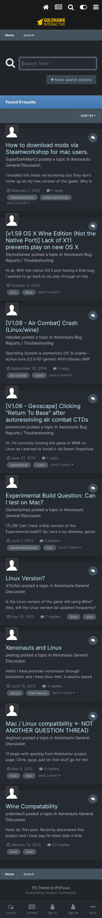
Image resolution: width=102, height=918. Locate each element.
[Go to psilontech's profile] (12, 792)
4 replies (51, 540)
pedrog (12, 655)
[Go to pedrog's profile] (12, 634)
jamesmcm (16, 426)
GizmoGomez (18, 254)
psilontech (15, 813)
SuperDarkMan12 (21, 159)
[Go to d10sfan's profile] (12, 564)
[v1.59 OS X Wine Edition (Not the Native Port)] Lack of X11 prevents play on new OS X (51, 240)
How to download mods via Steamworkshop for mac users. (47, 148)
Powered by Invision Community (51, 893)
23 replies (60, 844)
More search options (73, 79)
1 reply (56, 190)
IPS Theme (40, 887)
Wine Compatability (32, 806)
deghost (13, 737)
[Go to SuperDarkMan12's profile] (12, 131)
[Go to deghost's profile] (12, 710)
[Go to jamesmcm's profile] (12, 392)
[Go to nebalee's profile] (12, 309)
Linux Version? (25, 578)
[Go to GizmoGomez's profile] (12, 219)
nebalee (13, 337)
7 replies (52, 616)
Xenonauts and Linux (34, 647)
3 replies (54, 686)
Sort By (87, 115)
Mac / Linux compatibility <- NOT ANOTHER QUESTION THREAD (49, 727)
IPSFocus (62, 887)
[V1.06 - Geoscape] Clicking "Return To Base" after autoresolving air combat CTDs (47, 413)
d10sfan (13, 585)
